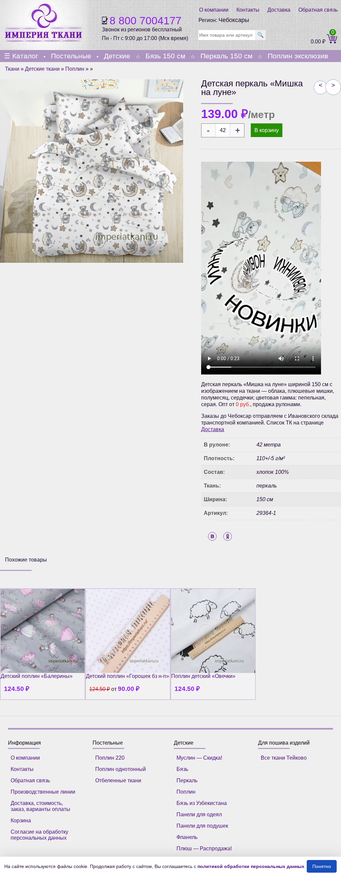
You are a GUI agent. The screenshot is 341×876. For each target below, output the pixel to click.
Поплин (74, 69)
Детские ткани (42, 69)
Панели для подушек (202, 826)
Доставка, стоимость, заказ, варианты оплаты (40, 806)
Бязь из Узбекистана (201, 803)
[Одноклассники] (227, 536)
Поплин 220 (110, 758)
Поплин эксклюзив (298, 56)
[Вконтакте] (212, 536)
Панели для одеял (199, 814)
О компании (213, 10)
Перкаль (186, 780)
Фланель (186, 837)
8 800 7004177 (145, 21)
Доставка (278, 10)
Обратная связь (318, 10)
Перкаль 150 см (226, 56)
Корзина (21, 820)
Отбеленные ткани (118, 780)
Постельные (71, 56)
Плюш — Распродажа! (204, 848)
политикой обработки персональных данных (250, 866)
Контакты (247, 10)
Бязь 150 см (165, 56)
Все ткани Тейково (284, 758)
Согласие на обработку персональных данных (39, 835)
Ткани (12, 69)
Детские (117, 56)
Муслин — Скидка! (199, 758)
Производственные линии (43, 792)
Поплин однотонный (120, 769)
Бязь (182, 769)
